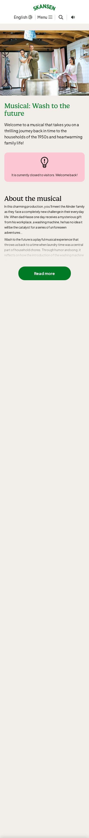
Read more (44, 273)
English (20, 17)
